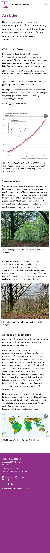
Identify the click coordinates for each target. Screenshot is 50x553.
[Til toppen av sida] (47, 541)
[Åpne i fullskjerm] (46, 116)
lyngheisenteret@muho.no (17, 471)
